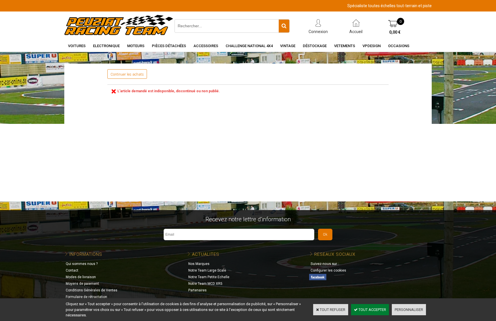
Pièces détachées (169, 46)
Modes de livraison (81, 277)
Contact (72, 270)
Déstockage (315, 46)
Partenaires (197, 290)
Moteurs (135, 46)
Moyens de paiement (82, 284)
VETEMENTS (344, 46)
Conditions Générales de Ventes (91, 290)
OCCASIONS (398, 46)
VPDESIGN (372, 46)
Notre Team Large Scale (207, 270)
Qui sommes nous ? (82, 264)
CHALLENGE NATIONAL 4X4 (249, 46)
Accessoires (205, 46)
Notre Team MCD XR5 (205, 284)
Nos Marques (199, 264)
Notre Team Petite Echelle (208, 277)
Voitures (77, 46)
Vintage (287, 46)
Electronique (106, 46)
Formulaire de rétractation (86, 297)
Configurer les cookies (328, 270)
